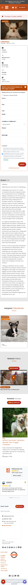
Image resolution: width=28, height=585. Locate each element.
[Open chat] (25, 582)
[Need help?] (3, 582)
